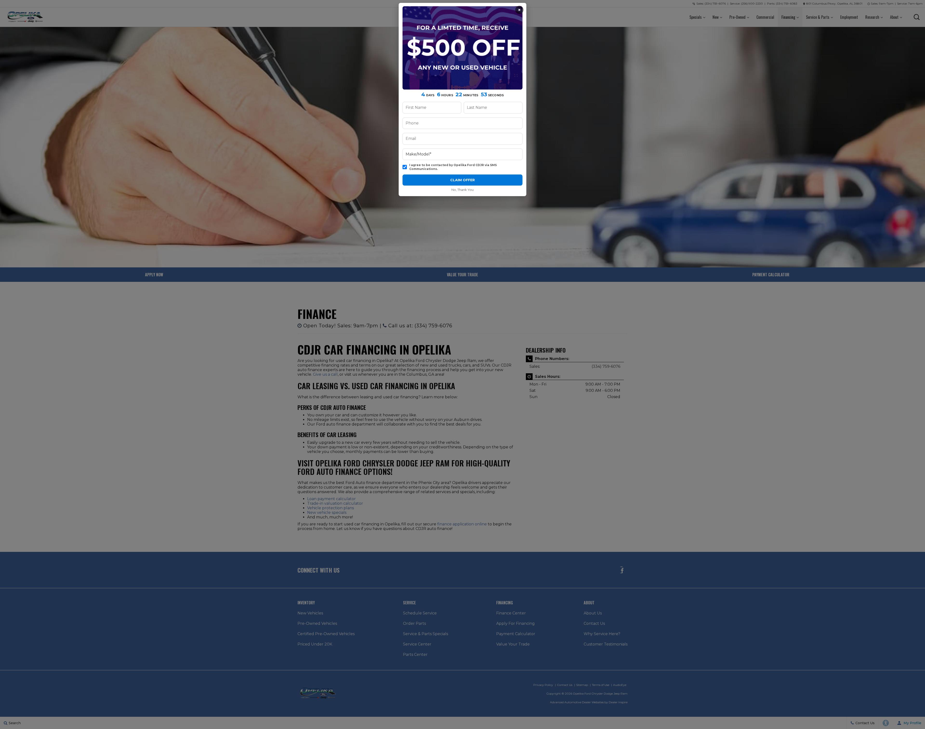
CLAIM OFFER (462, 180)
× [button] (519, 10)
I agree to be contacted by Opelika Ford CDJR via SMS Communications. (453, 167)
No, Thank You (462, 190)
